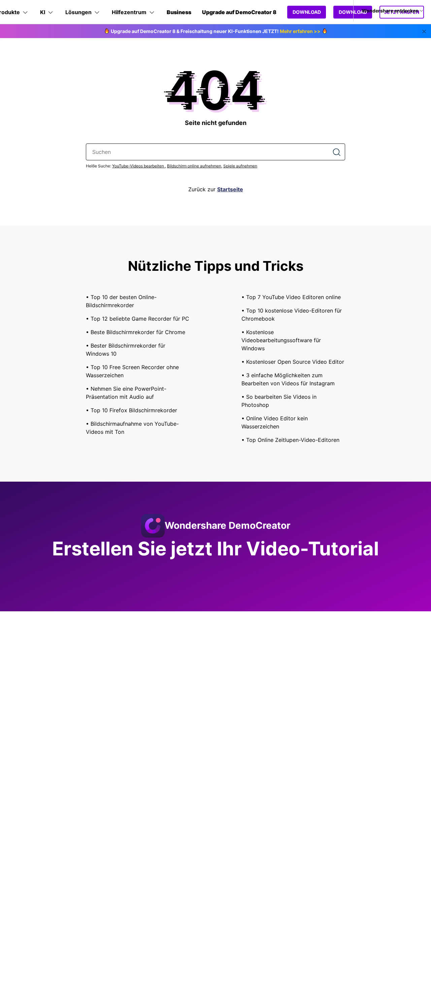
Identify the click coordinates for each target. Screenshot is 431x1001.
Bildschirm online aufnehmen (194, 165)
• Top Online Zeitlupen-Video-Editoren (290, 440)
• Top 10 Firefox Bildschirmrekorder (131, 410)
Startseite (230, 189)
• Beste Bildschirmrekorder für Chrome (135, 332)
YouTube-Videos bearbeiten (138, 165)
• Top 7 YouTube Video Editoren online (291, 297)
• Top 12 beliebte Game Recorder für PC (137, 318)
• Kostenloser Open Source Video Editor (292, 361)
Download (307, 12)
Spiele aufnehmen (240, 165)
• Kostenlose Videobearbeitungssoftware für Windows (281, 340)
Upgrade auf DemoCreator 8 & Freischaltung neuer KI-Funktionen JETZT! (216, 31)
